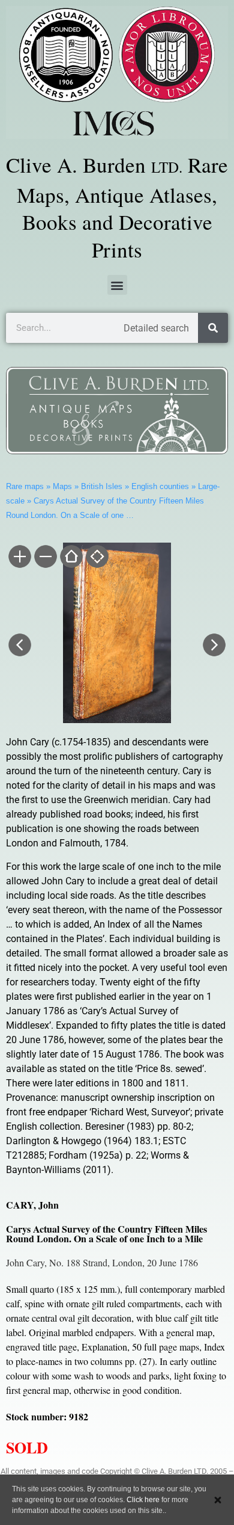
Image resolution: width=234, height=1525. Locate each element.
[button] (117, 285)
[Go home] (70, 558)
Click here (143, 1500)
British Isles (101, 486)
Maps (62, 486)
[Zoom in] (19, 558)
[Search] (213, 328)
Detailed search (156, 328)
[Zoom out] (45, 558)
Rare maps (25, 486)
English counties (160, 486)
